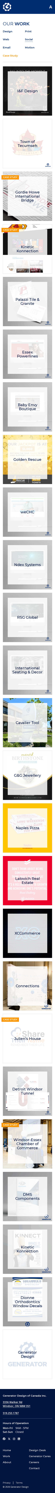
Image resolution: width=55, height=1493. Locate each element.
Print (28, 31)
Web (6, 39)
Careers (34, 1462)
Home (7, 1450)
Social (29, 39)
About (7, 1462)
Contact (34, 1468)
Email (6, 47)
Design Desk (37, 1450)
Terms (18, 1483)
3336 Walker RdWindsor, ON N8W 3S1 (16, 1404)
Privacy (7, 1483)
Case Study (10, 55)
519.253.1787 (11, 1413)
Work (6, 1456)
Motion (29, 47)
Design (7, 31)
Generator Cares (40, 1456)
